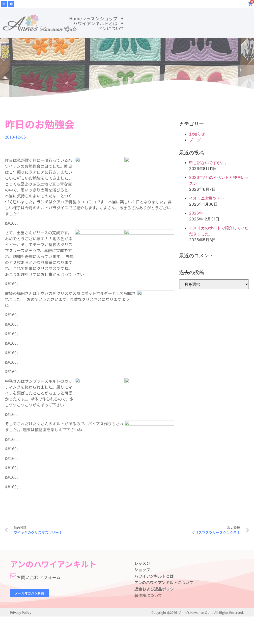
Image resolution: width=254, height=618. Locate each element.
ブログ (195, 139)
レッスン (91, 18)
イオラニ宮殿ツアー (207, 198)
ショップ (108, 18)
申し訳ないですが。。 (209, 162)
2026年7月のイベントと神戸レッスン (219, 180)
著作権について (148, 595)
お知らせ (197, 133)
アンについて (111, 28)
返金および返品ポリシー (156, 589)
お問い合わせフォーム (38, 577)
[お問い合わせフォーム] (13, 576)
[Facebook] (11, 4)
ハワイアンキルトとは (95, 23)
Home (75, 18)
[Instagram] (4, 4)
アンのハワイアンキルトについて (163, 582)
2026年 (196, 213)
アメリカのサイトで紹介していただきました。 (219, 230)
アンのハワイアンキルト (53, 564)
